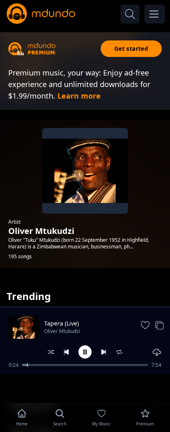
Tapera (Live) (61, 323)
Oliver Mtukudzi (62, 331)
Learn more (79, 96)
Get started (131, 48)
